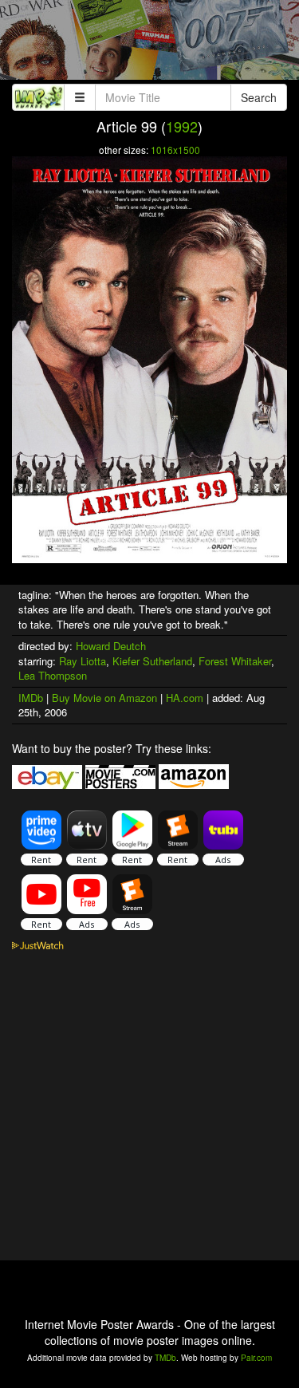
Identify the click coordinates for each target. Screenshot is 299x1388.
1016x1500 (175, 149)
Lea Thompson (52, 675)
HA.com (184, 697)
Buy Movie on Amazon (104, 697)
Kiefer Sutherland (152, 660)
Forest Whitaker (235, 660)
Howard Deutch (111, 645)
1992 (182, 126)
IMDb (30, 697)
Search (259, 97)
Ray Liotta (82, 660)
